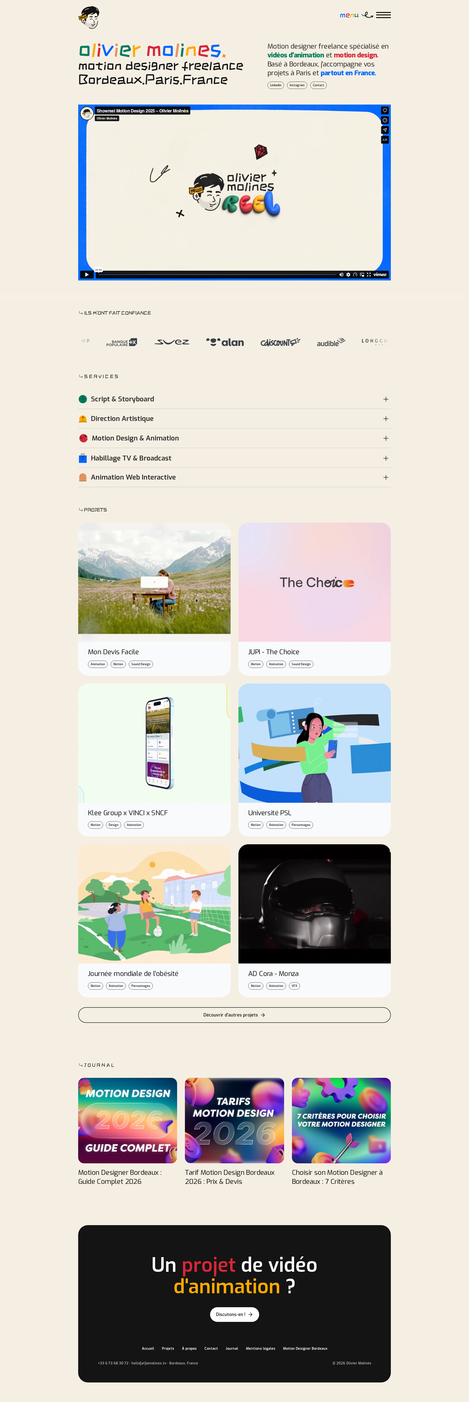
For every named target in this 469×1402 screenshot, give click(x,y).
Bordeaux (303, 64)
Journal (232, 1348)
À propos (189, 1348)
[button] (383, 15)
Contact (211, 1348)
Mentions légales (260, 1348)
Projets (168, 1348)
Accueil (148, 1348)
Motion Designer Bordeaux (305, 1348)
